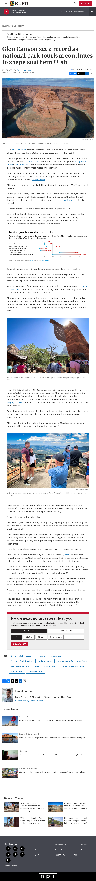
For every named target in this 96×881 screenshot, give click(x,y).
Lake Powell (16, 672)
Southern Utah (35, 672)
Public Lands (57, 656)
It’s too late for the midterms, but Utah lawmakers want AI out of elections (50, 720)
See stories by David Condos (29, 700)
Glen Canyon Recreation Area (72, 661)
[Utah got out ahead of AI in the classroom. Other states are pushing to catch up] (10, 755)
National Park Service (21, 661)
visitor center (38, 179)
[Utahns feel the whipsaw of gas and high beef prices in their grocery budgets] (10, 773)
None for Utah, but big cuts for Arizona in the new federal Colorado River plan (52, 737)
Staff (37, 855)
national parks (45, 661)
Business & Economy (13, 26)
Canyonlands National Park (74, 666)
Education (23, 751)
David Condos (24, 70)
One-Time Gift (66, 631)
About (37, 845)
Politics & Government (28, 717)
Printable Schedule (81, 850)
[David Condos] (7, 695)
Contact (38, 850)
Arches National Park (45, 666)
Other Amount (56, 637)
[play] (6, 11)
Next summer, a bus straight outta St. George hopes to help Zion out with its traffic (76, 820)
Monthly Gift (29, 631)
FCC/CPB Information (62, 855)
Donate (86, 3)
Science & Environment (29, 734)
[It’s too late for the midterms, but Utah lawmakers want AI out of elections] (10, 721)
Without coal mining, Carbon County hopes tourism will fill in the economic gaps (32, 820)
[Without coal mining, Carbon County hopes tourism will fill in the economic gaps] (11, 822)
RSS (75, 855)
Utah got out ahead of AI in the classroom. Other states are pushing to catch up (53, 755)
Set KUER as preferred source (82, 70)
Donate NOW (20, 644)
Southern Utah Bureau (20, 34)
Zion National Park (20, 666)
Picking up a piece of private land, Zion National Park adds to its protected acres (76, 805)
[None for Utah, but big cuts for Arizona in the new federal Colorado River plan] (10, 738)
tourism (41, 656)
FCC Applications (80, 845)
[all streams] (92, 11)
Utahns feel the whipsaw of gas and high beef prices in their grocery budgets (52, 772)
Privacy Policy (60, 850)
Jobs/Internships (61, 845)
